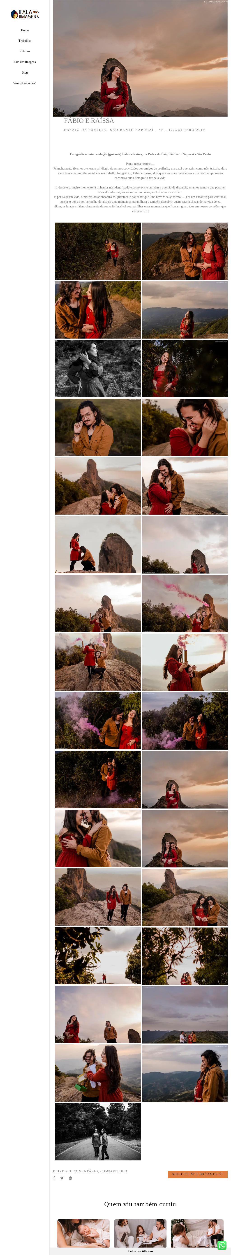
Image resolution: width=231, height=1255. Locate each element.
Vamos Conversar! (24, 83)
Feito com (140, 1251)
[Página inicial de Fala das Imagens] (25, 14)
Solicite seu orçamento (197, 1174)
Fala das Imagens (25, 62)
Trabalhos (24, 40)
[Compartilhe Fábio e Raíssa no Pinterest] (71, 1178)
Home (25, 30)
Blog (25, 72)
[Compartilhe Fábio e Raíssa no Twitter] (62, 1178)
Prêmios (25, 51)
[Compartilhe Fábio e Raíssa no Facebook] (54, 1178)
